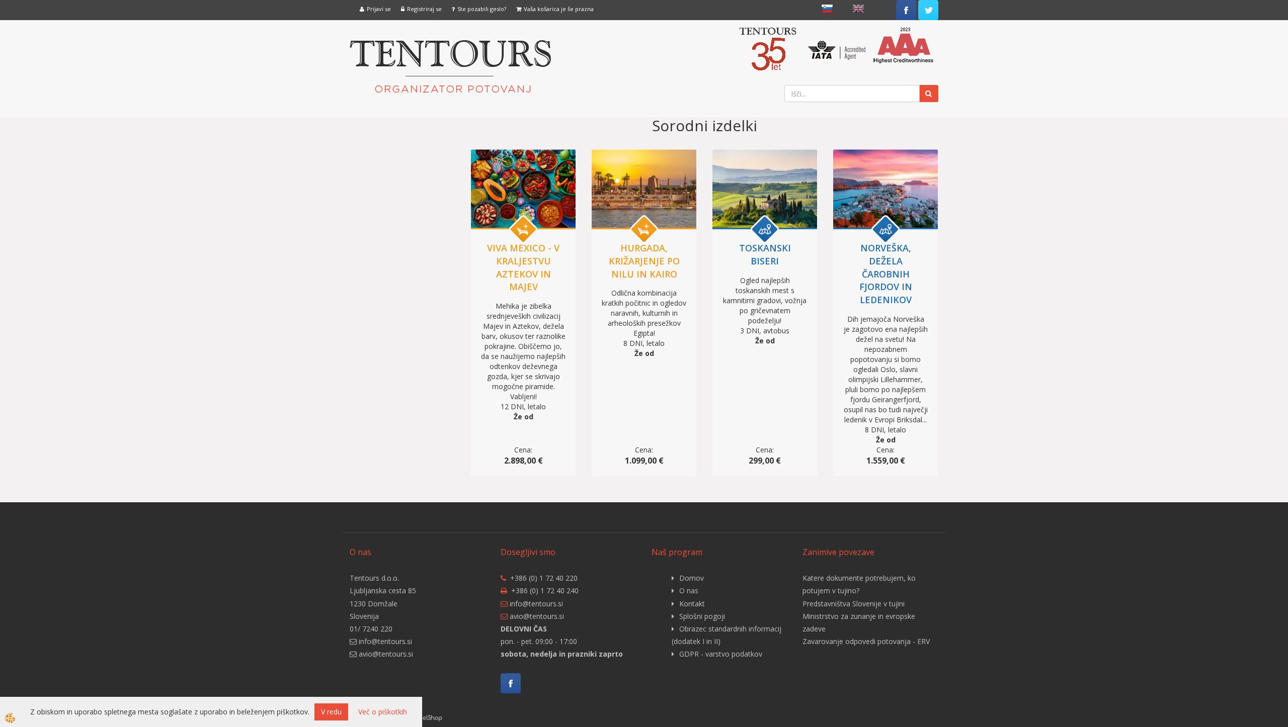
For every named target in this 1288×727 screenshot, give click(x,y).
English (858, 9)
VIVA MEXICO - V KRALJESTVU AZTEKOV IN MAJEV (523, 267)
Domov (691, 578)
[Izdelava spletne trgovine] (432, 717)
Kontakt (692, 603)
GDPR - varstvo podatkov (720, 654)
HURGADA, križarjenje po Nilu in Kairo (644, 261)
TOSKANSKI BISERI (765, 254)
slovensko (827, 9)
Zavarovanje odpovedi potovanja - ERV (866, 641)
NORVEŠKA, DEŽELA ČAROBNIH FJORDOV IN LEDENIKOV (885, 274)
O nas (688, 590)
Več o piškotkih (382, 711)
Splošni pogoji (702, 616)
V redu (331, 711)
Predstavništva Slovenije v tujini (853, 603)
